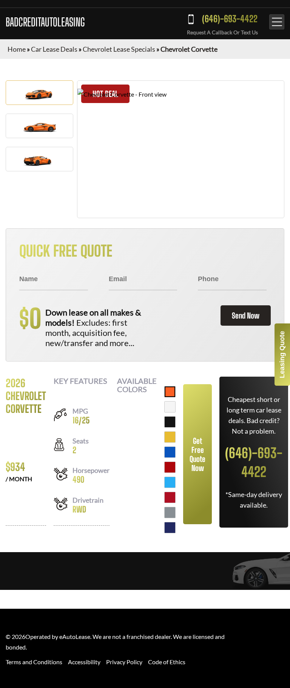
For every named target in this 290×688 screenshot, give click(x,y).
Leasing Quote (282, 354)
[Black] (170, 422)
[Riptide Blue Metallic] (170, 452)
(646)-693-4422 (230, 18)
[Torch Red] (170, 467)
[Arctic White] (170, 407)
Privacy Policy (124, 661)
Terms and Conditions (34, 661)
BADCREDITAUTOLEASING (45, 22)
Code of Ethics (166, 661)
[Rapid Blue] (170, 482)
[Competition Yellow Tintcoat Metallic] (170, 437)
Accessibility (84, 661)
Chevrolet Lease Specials (119, 49)
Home (17, 49)
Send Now (245, 315)
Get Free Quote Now (197, 454)
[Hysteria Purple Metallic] (170, 527)
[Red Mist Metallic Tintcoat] (170, 497)
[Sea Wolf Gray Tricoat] (170, 512)
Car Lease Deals (54, 49)
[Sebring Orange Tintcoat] (170, 391)
